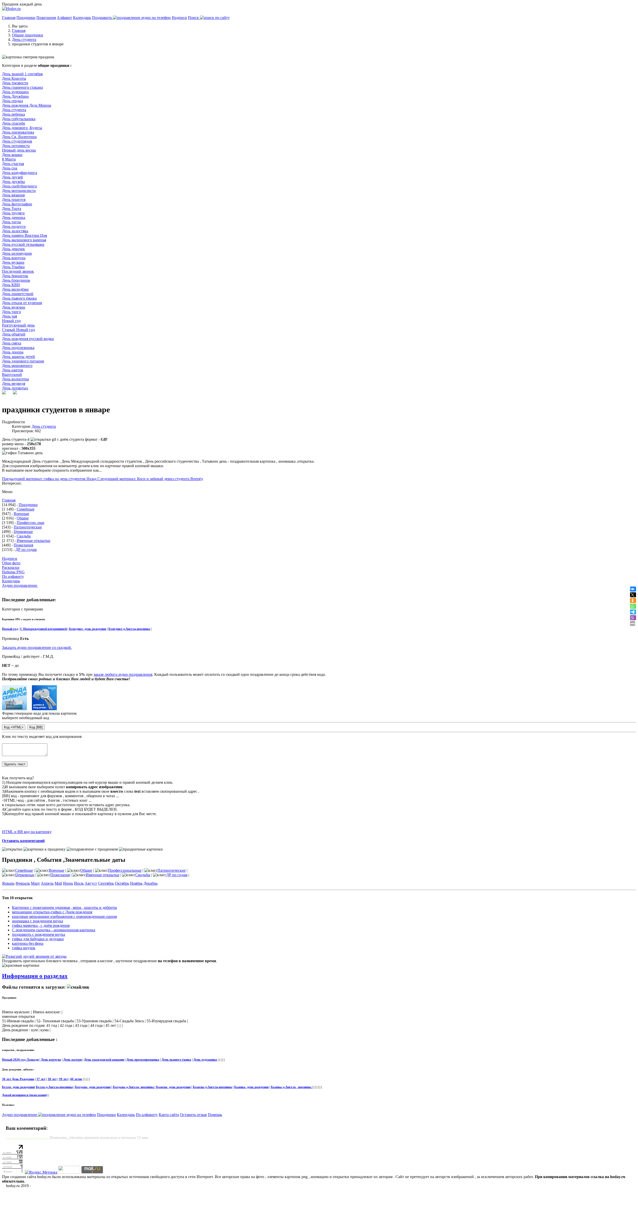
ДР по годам (26, 549)
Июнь (68, 883)
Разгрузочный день (18, 325)
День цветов (12, 370)
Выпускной (12, 374)
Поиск (194, 17)
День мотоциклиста (19, 190)
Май (58, 883)
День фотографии (17, 204)
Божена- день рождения (173, 1087)
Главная (8, 17)
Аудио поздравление (20, 585)
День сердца (12, 101)
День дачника (13, 217)
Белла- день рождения (18, 1087)
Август (91, 883)
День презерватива (18, 132)
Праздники (25, 17)
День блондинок (16, 280)
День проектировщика (142, 1059)
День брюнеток (15, 276)
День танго (11, 312)
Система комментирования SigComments (27, 1138)
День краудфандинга (19, 173)
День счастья (13, 164)
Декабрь (151, 883)
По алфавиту (13, 576)
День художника (205, 1059)
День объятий (13, 334)
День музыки (13, 262)
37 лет (40, 1079)
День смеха (11, 343)
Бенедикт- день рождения (87, 629)
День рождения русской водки (28, 339)
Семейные (25, 509)
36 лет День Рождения (18, 1079)
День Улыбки (13, 267)
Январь (8, 883)
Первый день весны (19, 150)
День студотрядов (17, 141)
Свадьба (24, 536)
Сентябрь (106, 883)
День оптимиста (16, 146)
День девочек (13, 249)
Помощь (215, 1115)
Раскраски (10, 567)
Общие (23, 518)
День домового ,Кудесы (22, 128)
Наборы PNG (13, 572)
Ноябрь (136, 883)
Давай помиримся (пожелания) (24, 1095)
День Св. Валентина (19, 137)
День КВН (11, 285)
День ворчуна (13, 258)
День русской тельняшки (23, 244)
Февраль (22, 883)
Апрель (47, 883)
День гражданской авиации (104, 1059)
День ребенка (13, 114)
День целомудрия (17, 253)
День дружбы (13, 181)
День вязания (13, 195)
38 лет (52, 1079)
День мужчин (13, 307)
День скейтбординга (19, 186)
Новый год (11, 321)
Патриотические (28, 527)
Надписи (179, 17)
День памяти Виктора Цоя (24, 235)
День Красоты (14, 78)
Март (35, 883)
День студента (14, 110)
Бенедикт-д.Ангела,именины (129, 629)
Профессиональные (125, 870)
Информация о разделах (35, 976)
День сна (9, 168)
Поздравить (102, 17)
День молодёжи (15, 289)
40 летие (76, 1079)
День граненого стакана (22, 87)
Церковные (23, 531)
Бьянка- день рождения (251, 1087)
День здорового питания (23, 361)
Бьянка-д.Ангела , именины (291, 1087)
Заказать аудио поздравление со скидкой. (37, 647)
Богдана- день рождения (93, 1087)
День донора (12, 352)
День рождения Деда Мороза (26, 105)
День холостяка (15, 231)
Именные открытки (33, 540)
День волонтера (15, 379)
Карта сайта (169, 1115)
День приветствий (17, 294)
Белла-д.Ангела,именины (54, 1087)
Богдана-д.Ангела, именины (134, 1087)
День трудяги (13, 213)
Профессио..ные (30, 522)
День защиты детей (18, 356)
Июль (79, 883)
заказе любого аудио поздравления (122, 674)
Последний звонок (18, 271)
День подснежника (18, 347)
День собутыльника (18, 119)
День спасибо (13, 123)
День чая (9, 316)
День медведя (13, 383)
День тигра (11, 222)
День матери (72, 1059)
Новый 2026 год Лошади (20, 1059)
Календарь (82, 17)
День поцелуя (13, 199)
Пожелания (46, 17)
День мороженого (17, 365)
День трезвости (15, 83)
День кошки (12, 155)
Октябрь (122, 883)
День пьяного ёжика (19, 298)
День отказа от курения (22, 303)
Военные (21, 514)
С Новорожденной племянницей (43, 629)
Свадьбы (142, 875)
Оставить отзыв (193, 1115)
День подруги (14, 226)
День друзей (12, 177)
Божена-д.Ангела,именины (212, 1087)
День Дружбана (15, 96)
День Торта (11, 208)
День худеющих (15, 92)
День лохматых (15, 388)
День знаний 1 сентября (22, 74)
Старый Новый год (18, 330)
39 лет (63, 1079)
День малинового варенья (24, 240)
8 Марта (9, 159)
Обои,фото (11, 563)
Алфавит (64, 17)
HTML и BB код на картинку (27, 832)
